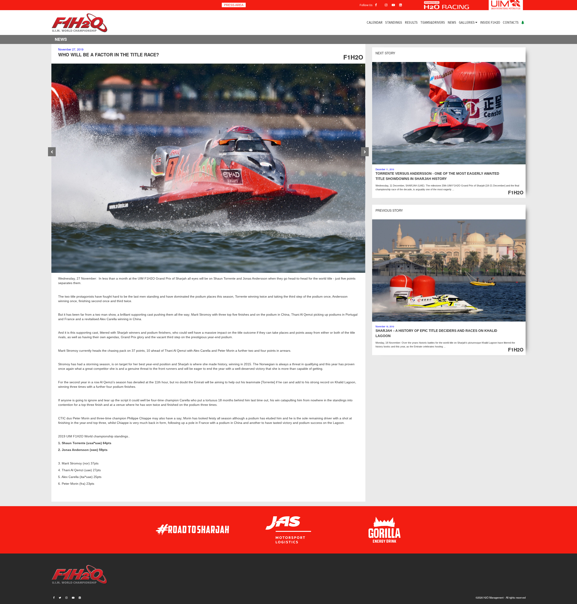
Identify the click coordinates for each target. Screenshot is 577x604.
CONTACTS (511, 22)
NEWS (452, 22)
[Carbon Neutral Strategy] (523, 22)
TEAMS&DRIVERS (432, 22)
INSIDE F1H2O (490, 22)
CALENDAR (374, 22)
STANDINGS (393, 22)
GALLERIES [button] (467, 22)
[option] (208, 168)
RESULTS (411, 22)
